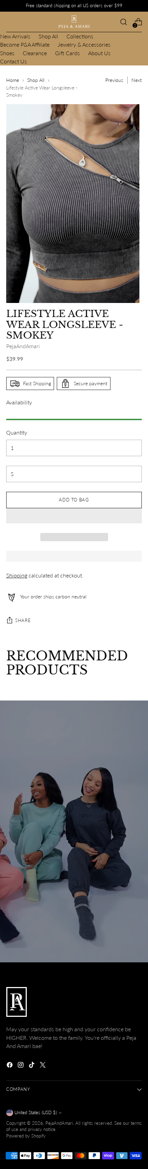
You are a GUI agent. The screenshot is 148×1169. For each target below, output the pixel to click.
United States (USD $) (35, 1112)
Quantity (16, 432)
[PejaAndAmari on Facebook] (10, 1065)
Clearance (35, 53)
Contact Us (13, 61)
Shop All (48, 36)
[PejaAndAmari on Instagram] (21, 1065)
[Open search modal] (123, 22)
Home (12, 80)
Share (23, 620)
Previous (114, 80)
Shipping (16, 575)
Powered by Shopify (26, 1135)
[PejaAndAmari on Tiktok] (32, 1065)
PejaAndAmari (23, 346)
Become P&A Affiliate (25, 44)
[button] (74, 515)
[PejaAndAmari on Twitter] (43, 1065)
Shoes (7, 53)
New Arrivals (15, 36)
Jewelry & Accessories (84, 44)
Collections (79, 36)
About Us (99, 53)
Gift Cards (67, 53)
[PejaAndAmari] (74, 21)
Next (136, 80)
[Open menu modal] (10, 22)
